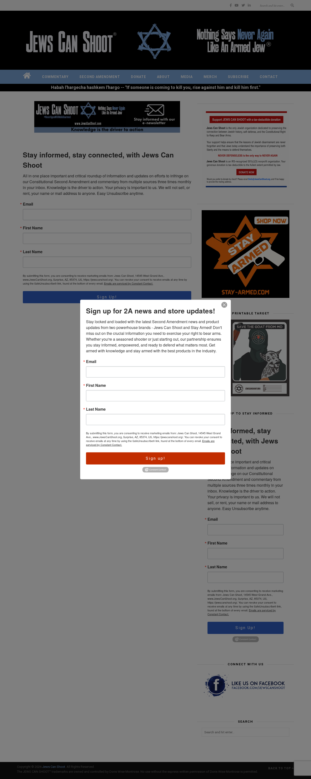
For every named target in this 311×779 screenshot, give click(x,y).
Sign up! (155, 458)
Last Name (96, 409)
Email (91, 362)
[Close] (224, 305)
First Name (96, 385)
